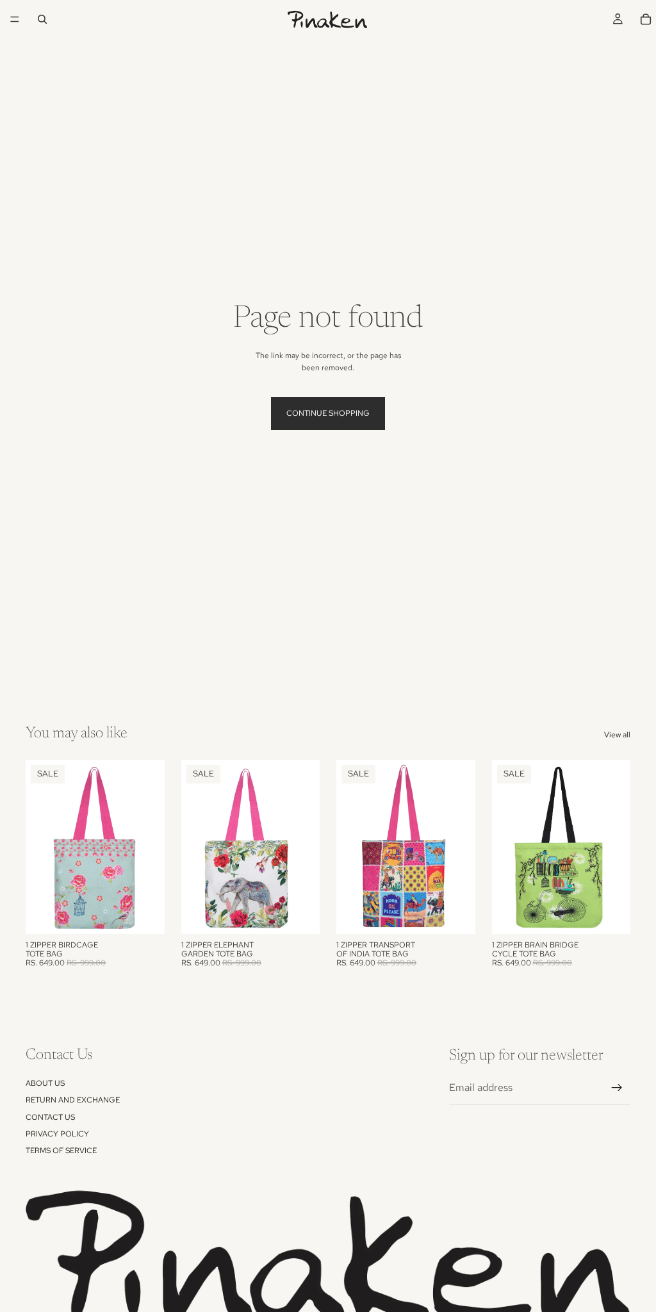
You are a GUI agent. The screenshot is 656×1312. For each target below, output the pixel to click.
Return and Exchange (73, 1100)
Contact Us (50, 1116)
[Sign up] (616, 1087)
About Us (45, 1083)
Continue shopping (328, 413)
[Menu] (14, 19)
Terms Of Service (61, 1150)
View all (617, 735)
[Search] (42, 19)
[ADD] (144, 914)
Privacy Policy (57, 1134)
